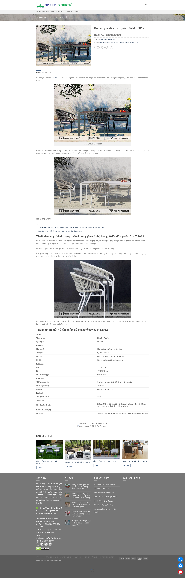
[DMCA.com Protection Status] (42, 548)
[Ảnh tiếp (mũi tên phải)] (8, 574)
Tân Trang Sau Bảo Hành (104, 492)
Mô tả (38, 72)
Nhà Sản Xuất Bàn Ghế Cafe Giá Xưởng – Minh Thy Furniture (81, 514)
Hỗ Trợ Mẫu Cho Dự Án (103, 501)
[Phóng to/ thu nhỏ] (8, 565)
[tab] (38, 72)
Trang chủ (40, 12)
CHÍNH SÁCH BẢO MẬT (57, 557)
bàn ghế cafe (111, 42)
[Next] (148, 456)
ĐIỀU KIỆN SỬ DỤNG (90, 557)
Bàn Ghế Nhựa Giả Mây (60, 17)
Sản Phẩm (59, 12)
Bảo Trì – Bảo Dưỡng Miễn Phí (106, 497)
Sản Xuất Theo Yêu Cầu (103, 505)
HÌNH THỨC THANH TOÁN (106, 557)
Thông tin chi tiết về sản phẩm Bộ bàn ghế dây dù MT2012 (61, 231)
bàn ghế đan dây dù (132, 42)
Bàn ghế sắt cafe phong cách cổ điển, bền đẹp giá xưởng (81, 523)
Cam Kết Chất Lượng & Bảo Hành (105, 510)
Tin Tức (69, 12)
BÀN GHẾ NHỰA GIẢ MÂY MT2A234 (134, 461)
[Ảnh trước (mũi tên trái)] (2, 574)
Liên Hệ (40, 467)
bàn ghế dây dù (121, 42)
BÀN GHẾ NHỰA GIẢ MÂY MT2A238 (77, 462)
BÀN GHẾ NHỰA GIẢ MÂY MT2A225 (105, 461)
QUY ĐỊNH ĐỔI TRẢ (42, 557)
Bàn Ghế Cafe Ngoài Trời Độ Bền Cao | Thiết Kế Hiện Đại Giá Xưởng (81, 496)
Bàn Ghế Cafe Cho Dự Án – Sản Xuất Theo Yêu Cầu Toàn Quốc (81, 505)
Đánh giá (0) (47, 72)
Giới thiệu (50, 12)
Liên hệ (78, 12)
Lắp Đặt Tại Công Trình (103, 488)
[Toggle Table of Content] (38, 224)
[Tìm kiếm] (146, 5)
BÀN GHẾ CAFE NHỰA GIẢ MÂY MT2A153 (47, 462)
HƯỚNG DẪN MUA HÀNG (74, 557)
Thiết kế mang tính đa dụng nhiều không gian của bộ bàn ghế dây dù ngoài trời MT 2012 (72, 227)
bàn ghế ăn (103, 42)
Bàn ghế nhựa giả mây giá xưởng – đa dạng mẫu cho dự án (81, 487)
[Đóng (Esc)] (2, 565)
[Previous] (36, 456)
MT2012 (55, 78)
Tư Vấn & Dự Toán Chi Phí (104, 484)
